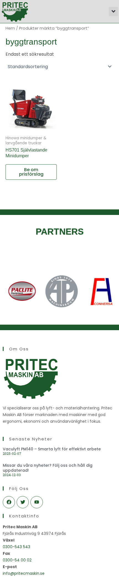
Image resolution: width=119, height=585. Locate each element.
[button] (113, 11)
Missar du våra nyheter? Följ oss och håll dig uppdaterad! (47, 468)
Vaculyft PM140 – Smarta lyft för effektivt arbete (52, 449)
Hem (10, 28)
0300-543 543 (16, 547)
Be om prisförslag (31, 171)
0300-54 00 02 (17, 560)
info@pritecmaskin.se (24, 573)
